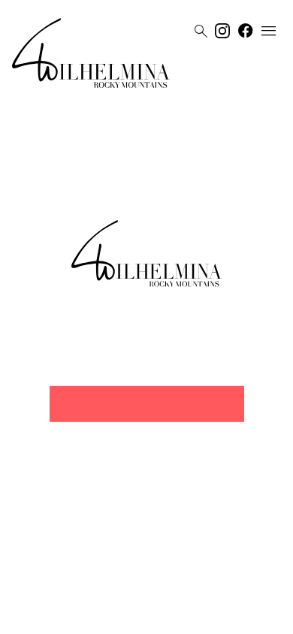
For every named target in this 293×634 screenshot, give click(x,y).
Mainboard (231, 616)
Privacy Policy (131, 616)
